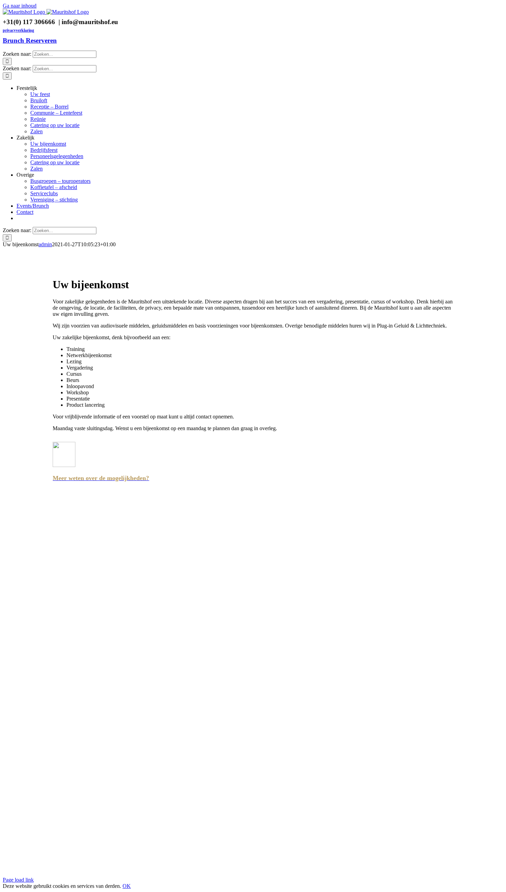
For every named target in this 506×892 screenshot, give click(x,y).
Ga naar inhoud (19, 6)
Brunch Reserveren (30, 40)
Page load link (18, 880)
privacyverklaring (18, 30)
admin (45, 244)
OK (127, 886)
